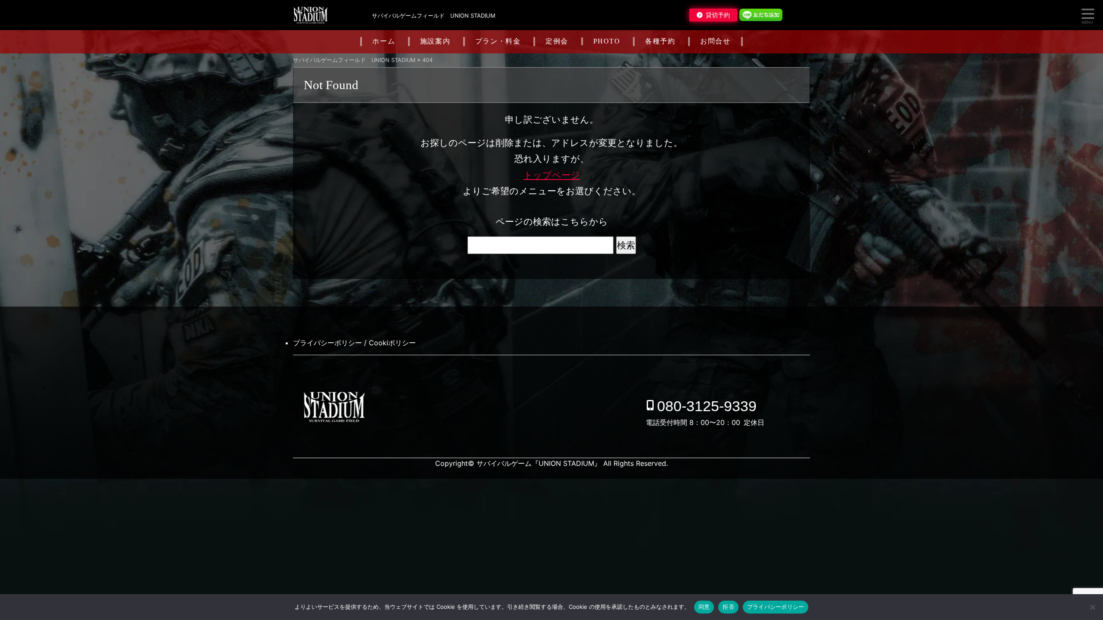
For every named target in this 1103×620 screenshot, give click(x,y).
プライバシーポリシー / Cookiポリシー (354, 342)
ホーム (383, 41)
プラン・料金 (498, 41)
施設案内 (435, 41)
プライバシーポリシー (775, 606)
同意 (704, 606)
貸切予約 (718, 15)
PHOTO (606, 41)
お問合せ (715, 41)
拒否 (728, 606)
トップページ (551, 175)
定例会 (556, 41)
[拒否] (1092, 607)
